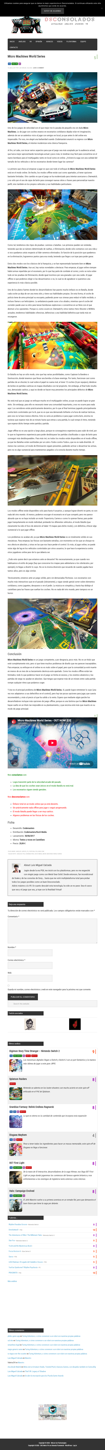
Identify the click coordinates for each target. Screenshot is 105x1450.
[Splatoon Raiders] (16, 1094)
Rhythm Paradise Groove (18, 1224)
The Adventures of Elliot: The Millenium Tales (25, 1235)
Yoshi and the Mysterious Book (20, 1246)
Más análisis (12, 1281)
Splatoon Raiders (18, 1078)
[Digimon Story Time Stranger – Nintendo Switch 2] (16, 1066)
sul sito (10, 1340)
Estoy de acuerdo (52, 11)
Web (9, 972)
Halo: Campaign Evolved (21, 1190)
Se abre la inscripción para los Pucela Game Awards (44, 1376)
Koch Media (38, 854)
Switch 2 (34, 1056)
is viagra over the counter (17, 1354)
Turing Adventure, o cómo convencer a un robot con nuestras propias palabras (51, 1336)
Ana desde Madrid (14, 1367)
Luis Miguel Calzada (15, 1358)
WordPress (68, 1445)
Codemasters (29, 854)
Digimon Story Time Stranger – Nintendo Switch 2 (34, 1051)
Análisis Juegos (21, 851)
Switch (28, 1056)
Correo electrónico (16, 960)
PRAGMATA (13, 1273)
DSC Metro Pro (45, 1445)
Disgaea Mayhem (18, 1134)
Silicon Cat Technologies (58, 1443)
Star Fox (12, 1240)
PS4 (9, 63)
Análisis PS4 (21, 854)
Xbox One (14, 63)
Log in (75, 1445)
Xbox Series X (18, 1056)
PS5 (11, 1056)
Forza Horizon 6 (15, 1251)
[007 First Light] (16, 1178)
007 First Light (16, 1162)
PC (19, 63)
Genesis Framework (58, 1445)
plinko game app (14, 1336)
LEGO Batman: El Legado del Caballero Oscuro (26, 1262)
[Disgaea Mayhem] (16, 1150)
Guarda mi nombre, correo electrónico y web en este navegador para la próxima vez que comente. (49, 989)
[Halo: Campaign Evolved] (16, 1206)
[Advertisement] (29, 1305)
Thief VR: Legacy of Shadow (35, 1371)
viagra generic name (15, 1349)
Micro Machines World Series (52, 854)
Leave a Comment (38, 68)
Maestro (28, 1358)
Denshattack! (14, 1230)
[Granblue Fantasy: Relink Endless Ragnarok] (16, 1122)
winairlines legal (13, 1345)
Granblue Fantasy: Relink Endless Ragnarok (31, 1106)
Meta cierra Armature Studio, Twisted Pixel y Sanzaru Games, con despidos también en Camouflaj (60, 1367)
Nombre (12, 947)
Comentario (13, 916)
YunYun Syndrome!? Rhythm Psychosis (23, 1267)
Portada (32, 851)
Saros (11, 1256)
